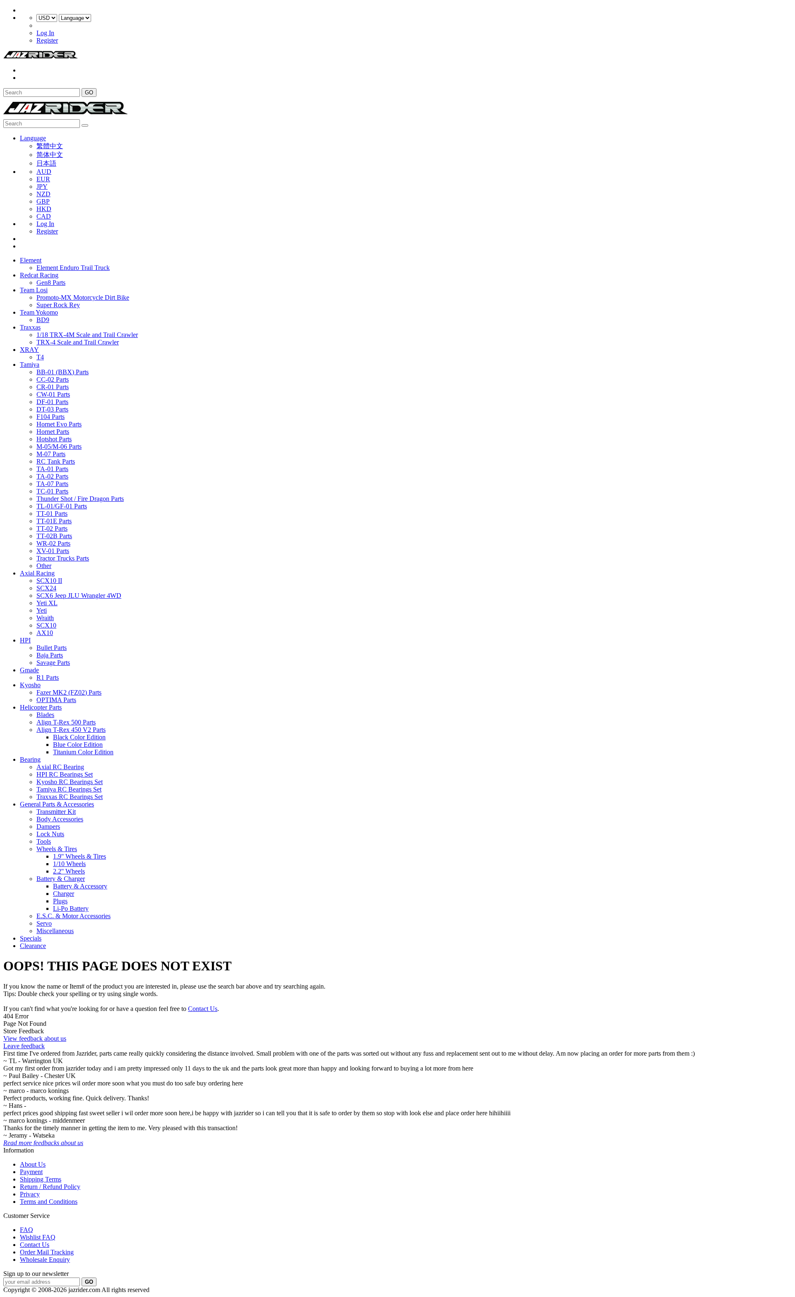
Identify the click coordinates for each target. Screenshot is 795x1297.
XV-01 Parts (52, 550)
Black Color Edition (79, 737)
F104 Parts (50, 416)
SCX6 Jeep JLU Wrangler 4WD (78, 595)
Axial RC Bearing (60, 766)
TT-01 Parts (51, 513)
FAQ (26, 1229)
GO (89, 92)
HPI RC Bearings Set (64, 774)
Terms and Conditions (48, 1201)
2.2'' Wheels (69, 871)
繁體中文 (49, 145)
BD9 (42, 319)
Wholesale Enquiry (45, 1259)
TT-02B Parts (54, 535)
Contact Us (202, 1008)
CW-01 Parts (53, 394)
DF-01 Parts (52, 401)
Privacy (30, 1194)
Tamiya (29, 364)
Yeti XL (47, 602)
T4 (40, 357)
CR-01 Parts (52, 386)
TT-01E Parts (54, 521)
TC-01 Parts (52, 491)
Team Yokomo (39, 312)
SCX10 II (49, 580)
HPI (25, 640)
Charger (63, 893)
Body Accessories (59, 819)
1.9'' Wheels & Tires (79, 856)
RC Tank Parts (55, 461)
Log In (45, 32)
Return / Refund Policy (50, 1186)
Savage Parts (53, 662)
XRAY (29, 349)
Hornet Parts (52, 431)
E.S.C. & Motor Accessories (73, 915)
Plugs (60, 901)
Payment (31, 1171)
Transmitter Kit (56, 811)
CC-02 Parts (52, 379)
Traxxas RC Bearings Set (69, 796)
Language (33, 138)
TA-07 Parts (52, 483)
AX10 (44, 632)
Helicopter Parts (41, 707)
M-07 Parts (50, 453)
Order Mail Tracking (47, 1252)
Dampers (48, 826)
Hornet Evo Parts (59, 424)
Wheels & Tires (56, 848)
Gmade (29, 670)
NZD (43, 193)
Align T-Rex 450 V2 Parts (71, 729)
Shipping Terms (40, 1179)
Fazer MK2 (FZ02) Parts (68, 692)
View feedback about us (34, 1038)
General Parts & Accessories (57, 804)
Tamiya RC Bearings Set (68, 789)
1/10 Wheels (69, 863)
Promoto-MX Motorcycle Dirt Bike (82, 297)
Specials (30, 938)
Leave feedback (24, 1045)
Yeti (41, 610)
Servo (44, 923)
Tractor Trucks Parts (62, 558)
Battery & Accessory (80, 886)
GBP (43, 201)
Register (47, 40)
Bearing (30, 759)
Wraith (45, 617)
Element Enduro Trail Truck (73, 267)
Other (43, 565)
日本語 (46, 163)
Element (30, 260)
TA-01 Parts (52, 468)
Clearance (33, 945)
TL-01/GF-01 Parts (61, 506)
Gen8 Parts (50, 282)
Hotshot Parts (54, 439)
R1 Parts (47, 677)
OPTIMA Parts (56, 699)
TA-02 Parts (52, 476)
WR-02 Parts (53, 543)
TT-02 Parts (51, 528)
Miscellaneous (55, 930)
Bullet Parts (51, 647)
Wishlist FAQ (37, 1237)
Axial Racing (37, 573)
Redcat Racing (39, 275)
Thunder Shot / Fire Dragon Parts (80, 498)
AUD (43, 171)
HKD (43, 208)
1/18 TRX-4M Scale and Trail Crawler (87, 334)
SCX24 (46, 588)
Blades (45, 714)
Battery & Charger (60, 878)
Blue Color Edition (78, 744)
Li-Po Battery (71, 908)
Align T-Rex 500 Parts (66, 722)
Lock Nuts (50, 833)
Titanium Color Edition (83, 752)
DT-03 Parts (52, 409)
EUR (43, 179)
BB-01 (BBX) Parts (62, 371)
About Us (33, 1164)
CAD (43, 216)
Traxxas (30, 327)
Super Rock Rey (58, 304)
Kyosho (30, 684)
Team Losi (34, 290)
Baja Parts (49, 655)
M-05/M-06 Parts (59, 446)
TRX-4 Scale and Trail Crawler (77, 342)
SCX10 (46, 625)
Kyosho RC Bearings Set (69, 781)
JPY (42, 186)
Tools (43, 841)
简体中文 (49, 154)
